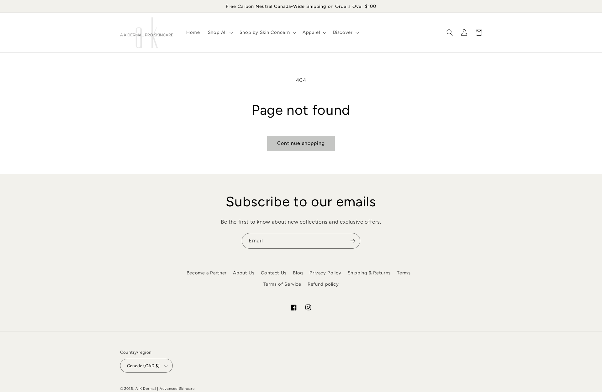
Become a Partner (207, 273)
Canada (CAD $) (143, 365)
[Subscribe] (353, 240)
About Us (243, 273)
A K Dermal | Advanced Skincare (164, 388)
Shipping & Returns (369, 273)
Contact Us (274, 273)
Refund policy (323, 284)
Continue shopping (301, 143)
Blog (298, 273)
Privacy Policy (325, 273)
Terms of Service (282, 284)
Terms (403, 273)
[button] (219, 33)
